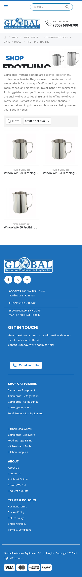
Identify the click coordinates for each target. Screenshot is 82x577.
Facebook (8, 280)
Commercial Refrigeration (23, 396)
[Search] (67, 7)
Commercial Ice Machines (23, 401)
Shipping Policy (17, 523)
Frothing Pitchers (21, 170)
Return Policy (16, 518)
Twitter (18, 280)
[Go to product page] (21, 148)
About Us (13, 467)
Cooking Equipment (19, 407)
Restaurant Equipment (21, 390)
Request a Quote (18, 491)
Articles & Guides (18, 479)
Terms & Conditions (19, 529)
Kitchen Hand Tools (19, 446)
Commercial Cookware (21, 435)
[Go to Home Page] (5, 37)
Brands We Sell (17, 485)
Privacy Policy (16, 512)
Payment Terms (17, 506)
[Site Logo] (15, 23)
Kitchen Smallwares (20, 429)
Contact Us (28, 365)
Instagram (27, 280)
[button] (7, 7)
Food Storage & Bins (20, 440)
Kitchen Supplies (18, 452)
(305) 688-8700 (27, 303)
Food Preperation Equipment (25, 413)
